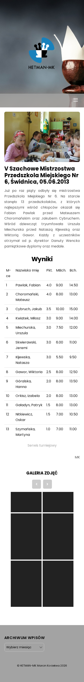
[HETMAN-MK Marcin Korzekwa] (41, 66)
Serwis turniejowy (42, 445)
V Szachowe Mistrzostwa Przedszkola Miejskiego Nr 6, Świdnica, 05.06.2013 (41, 175)
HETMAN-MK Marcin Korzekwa (40, 665)
